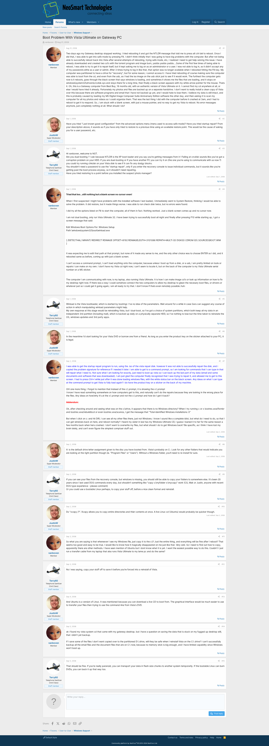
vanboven (49, 42)
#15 (223, 661)
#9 (223, 474)
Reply (221, 111)
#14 (223, 626)
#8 (223, 444)
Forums (60, 22)
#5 (223, 299)
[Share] (220, 48)
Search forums (60, 27)
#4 (223, 189)
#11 (223, 536)
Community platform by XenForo (134, 743)
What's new (74, 22)
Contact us (172, 737)
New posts (47, 27)
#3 (223, 148)
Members (91, 22)
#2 (223, 119)
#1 (224, 48)
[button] (82, 22)
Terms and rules (186, 737)
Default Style (51, 737)
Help (212, 737)
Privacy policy (201, 737)
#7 (224, 361)
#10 (223, 506)
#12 (223, 564)
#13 (223, 597)
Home (48, 22)
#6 (223, 331)
